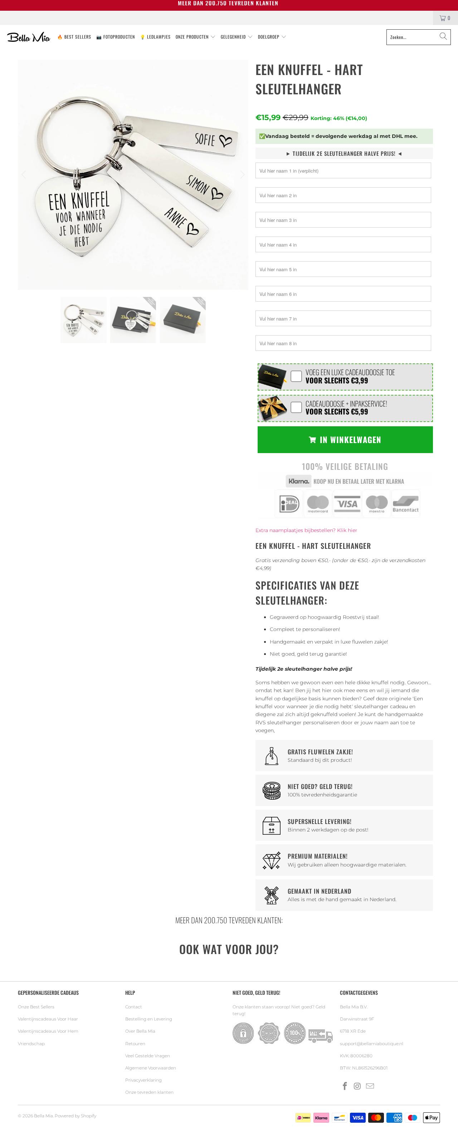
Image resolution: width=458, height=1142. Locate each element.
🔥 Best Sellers (74, 37)
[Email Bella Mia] (370, 1086)
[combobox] (418, 37)
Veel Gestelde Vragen (147, 1055)
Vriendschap (31, 1043)
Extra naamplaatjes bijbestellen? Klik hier (306, 530)
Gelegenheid (234, 37)
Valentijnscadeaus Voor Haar (48, 1019)
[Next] (241, 175)
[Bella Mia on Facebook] (345, 1086)
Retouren (135, 1043)
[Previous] (25, 175)
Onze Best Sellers (36, 1006)
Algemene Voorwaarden (150, 1068)
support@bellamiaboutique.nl (371, 1043)
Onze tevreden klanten (149, 1092)
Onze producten (193, 37)
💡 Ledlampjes (155, 37)
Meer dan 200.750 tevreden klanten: (229, 919)
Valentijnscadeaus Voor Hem (48, 1031)
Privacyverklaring (143, 1080)
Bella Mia (43, 1115)
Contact (133, 1006)
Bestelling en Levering (148, 1019)
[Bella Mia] (28, 37)
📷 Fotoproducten (115, 37)
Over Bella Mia (140, 1031)
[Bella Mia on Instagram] (357, 1086)
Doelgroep (269, 37)
